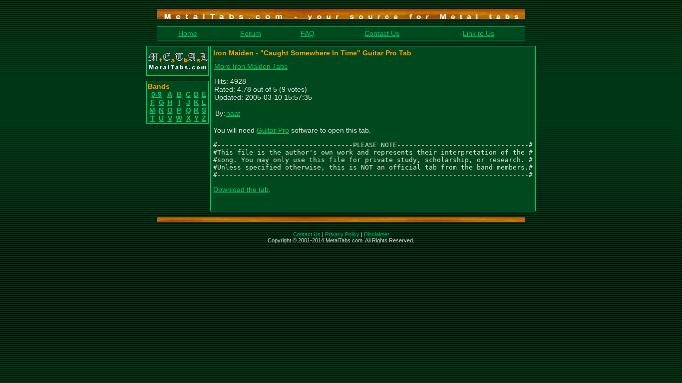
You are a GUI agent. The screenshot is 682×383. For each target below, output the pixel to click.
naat (233, 113)
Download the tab (241, 189)
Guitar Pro (273, 130)
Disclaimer (376, 234)
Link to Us (478, 33)
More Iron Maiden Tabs (251, 66)
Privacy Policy (342, 234)
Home (187, 33)
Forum (250, 33)
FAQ (308, 33)
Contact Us (381, 33)
